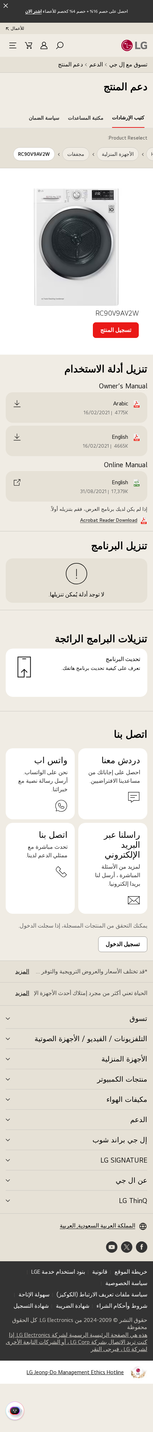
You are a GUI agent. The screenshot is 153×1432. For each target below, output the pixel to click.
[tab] (128, 119)
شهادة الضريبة (72, 1305)
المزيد (22, 971)
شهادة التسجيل (31, 1305)
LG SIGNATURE (123, 1160)
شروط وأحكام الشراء (121, 1305)
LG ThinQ (133, 1200)
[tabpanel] (76, 419)
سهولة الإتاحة (34, 1294)
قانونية (99, 1271)
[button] (60, 45)
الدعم (96, 64)
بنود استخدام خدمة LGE (58, 1271)
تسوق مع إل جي (128, 64)
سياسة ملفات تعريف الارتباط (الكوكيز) (102, 1294)
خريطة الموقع (131, 1271)
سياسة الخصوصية (126, 1283)
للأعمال (17, 28)
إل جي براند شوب (120, 1140)
